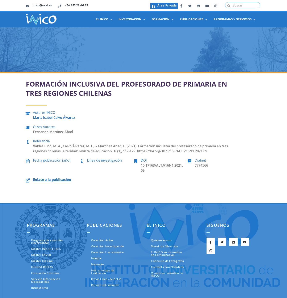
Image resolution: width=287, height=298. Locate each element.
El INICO (102, 19)
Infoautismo (39, 288)
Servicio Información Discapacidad (45, 280)
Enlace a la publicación (52, 179)
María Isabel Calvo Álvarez (54, 117)
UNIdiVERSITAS (42, 267)
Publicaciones (191, 19)
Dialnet (200, 160)
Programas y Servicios (232, 19)
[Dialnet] (190, 160)
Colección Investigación (107, 246)
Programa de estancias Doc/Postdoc (47, 242)
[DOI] (136, 160)
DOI (144, 160)
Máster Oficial (41, 255)
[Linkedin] (198, 5)
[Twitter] (190, 5)
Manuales (97, 264)
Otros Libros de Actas (106, 279)
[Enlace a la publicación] (28, 179)
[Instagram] (215, 5)
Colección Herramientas (107, 252)
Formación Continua (45, 273)
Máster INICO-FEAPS (46, 249)
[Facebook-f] (181, 5)
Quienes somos (161, 240)
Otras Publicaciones (105, 285)
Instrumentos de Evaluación (102, 272)
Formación (160, 19)
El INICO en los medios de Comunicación (166, 254)
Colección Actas (102, 240)
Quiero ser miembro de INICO (167, 275)
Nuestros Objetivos (164, 246)
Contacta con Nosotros (167, 267)
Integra (96, 258)
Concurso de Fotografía (167, 261)
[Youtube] (207, 5)
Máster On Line (42, 261)
